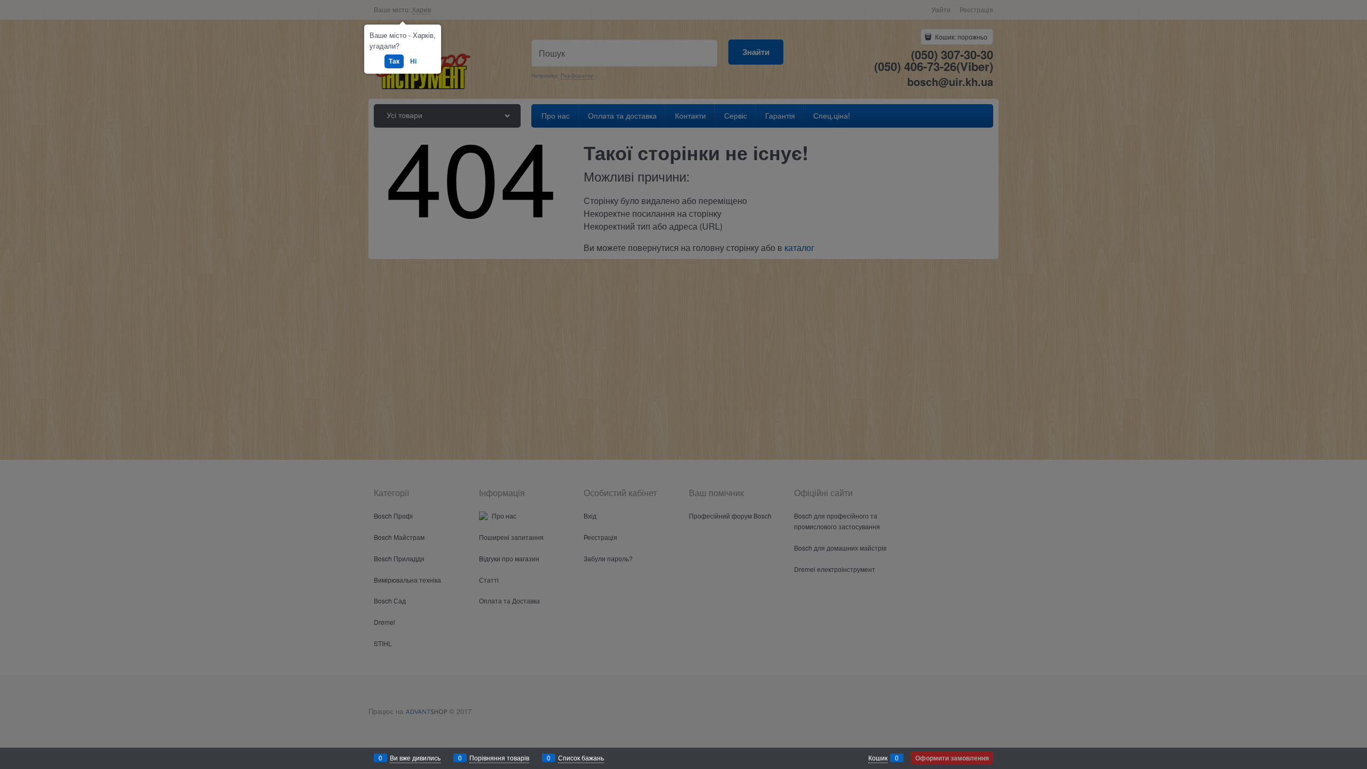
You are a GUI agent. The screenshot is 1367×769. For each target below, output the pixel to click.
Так (394, 61)
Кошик (877, 757)
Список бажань (581, 757)
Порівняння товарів (499, 757)
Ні (413, 61)
